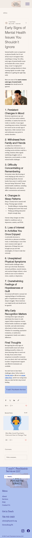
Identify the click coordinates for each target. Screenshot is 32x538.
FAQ (3, 502)
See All (25, 413)
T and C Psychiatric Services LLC (17, 470)
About (4, 496)
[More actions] (26, 23)
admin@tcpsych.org (9, 521)
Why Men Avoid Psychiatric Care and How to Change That (15, 434)
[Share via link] (18, 400)
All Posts (5, 13)
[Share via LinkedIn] (14, 400)
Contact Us (6, 505)
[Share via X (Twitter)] (10, 400)
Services (5, 499)
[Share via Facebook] (6, 400)
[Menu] (27, 3)
